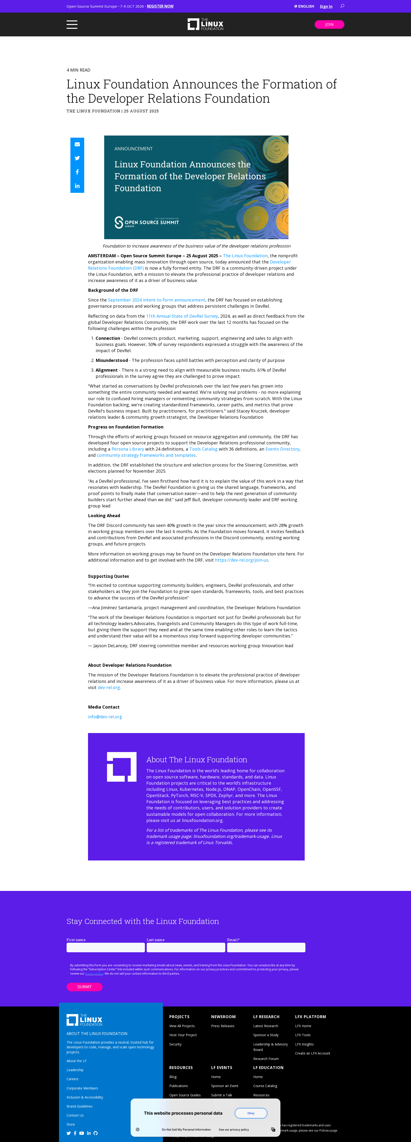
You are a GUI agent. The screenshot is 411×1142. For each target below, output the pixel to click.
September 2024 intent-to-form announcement (156, 300)
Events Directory (282, 449)
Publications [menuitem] (178, 1086)
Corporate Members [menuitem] (82, 1088)
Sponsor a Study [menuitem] (266, 1035)
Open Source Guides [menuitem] (185, 1095)
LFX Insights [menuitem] (304, 1044)
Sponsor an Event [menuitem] (224, 1086)
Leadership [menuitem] (75, 1070)
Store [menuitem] (71, 1124)
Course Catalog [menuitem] (265, 1086)
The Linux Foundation (245, 255)
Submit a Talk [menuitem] (221, 1095)
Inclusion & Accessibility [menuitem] (85, 1097)
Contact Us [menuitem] (75, 1115)
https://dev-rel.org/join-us (241, 560)
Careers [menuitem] (72, 1079)
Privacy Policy (94, 974)
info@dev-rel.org (105, 716)
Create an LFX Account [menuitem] (312, 1053)
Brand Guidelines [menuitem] (80, 1106)
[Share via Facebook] (77, 172)
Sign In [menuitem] (326, 6)
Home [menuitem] (216, 1076)
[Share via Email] (77, 144)
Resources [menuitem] (261, 1095)
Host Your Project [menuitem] (183, 1035)
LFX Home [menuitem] (303, 1026)
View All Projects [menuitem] (182, 1026)
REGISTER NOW (160, 6)
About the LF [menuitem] (77, 1061)
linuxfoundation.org (202, 820)
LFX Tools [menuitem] (303, 1035)
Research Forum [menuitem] (266, 1058)
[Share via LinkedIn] (77, 186)
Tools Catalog (203, 449)
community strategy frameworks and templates (146, 455)
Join (329, 24)
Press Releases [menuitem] (223, 1026)
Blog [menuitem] (172, 1076)
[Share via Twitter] (77, 158)
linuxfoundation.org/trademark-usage (231, 836)
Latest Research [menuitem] (265, 1026)
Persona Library (128, 449)
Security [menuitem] (175, 1044)
